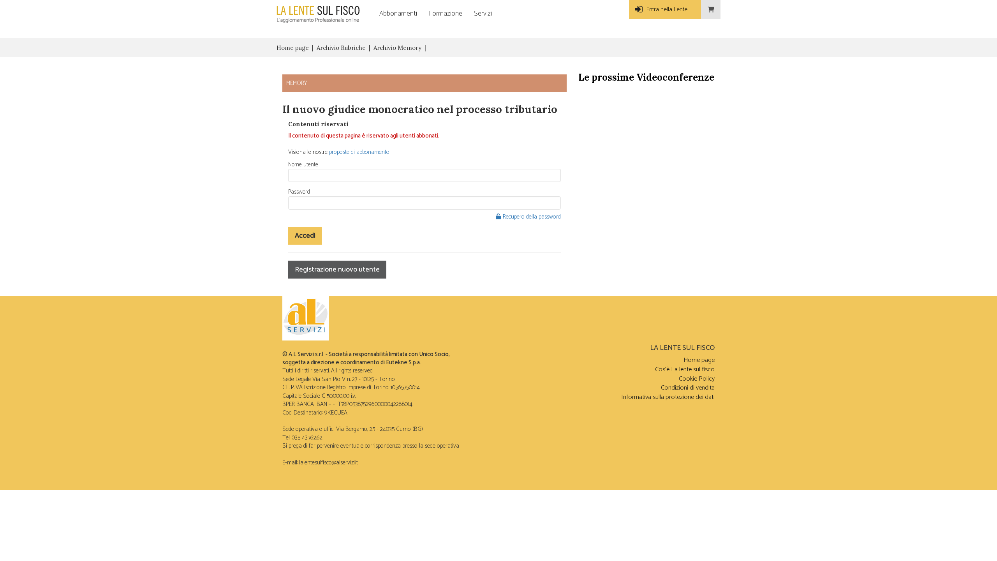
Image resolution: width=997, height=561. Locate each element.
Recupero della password (532, 217)
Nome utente (303, 165)
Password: (299, 192)
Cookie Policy (697, 379)
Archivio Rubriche (341, 47)
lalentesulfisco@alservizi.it (328, 463)
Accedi (305, 236)
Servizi (483, 13)
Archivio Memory (397, 47)
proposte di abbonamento (359, 152)
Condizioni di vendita (688, 388)
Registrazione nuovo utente (337, 269)
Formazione (445, 13)
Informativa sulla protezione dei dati (668, 397)
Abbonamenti (398, 13)
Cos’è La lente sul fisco (685, 369)
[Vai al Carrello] (710, 9)
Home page (293, 47)
